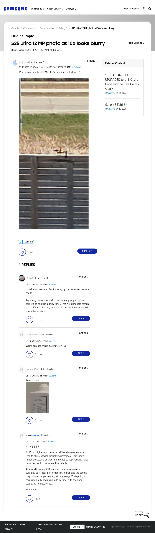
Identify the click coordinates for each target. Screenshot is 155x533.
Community (36, 9)
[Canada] (15, 8)
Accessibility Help (15, 524)
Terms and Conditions (49, 524)
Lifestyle (70, 9)
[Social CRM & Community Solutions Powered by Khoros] (142, 514)
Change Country (95, 527)
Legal (39, 529)
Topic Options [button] (135, 42)
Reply (81, 318)
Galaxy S (78, 67)
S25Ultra (29, 242)
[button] (92, 61)
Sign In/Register (131, 8)
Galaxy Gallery (54, 9)
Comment (87, 251)
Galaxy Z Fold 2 (115, 105)
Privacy (9, 529)
